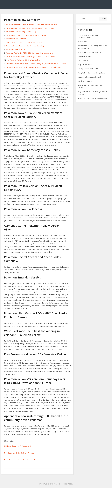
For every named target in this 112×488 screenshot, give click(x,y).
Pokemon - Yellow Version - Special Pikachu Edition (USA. (26, 35)
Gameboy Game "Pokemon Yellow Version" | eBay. (24, 42)
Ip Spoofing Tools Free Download (90, 52)
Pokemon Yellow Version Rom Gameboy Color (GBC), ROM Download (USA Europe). (37, 64)
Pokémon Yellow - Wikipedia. (16, 39)
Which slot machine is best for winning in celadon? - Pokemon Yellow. (31, 56)
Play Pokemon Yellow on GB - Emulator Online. (23, 60)
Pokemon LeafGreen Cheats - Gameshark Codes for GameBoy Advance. (31, 24)
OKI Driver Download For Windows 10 (17, 446)
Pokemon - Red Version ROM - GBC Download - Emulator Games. (29, 53)
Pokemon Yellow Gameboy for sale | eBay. (21, 32)
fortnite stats (82, 42)
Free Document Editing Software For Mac (19, 453)
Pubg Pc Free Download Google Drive (91, 73)
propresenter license (85, 56)
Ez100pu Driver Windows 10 (88, 69)
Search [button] (103, 19)
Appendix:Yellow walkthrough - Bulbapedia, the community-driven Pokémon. (34, 67)
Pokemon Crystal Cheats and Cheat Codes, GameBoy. (25, 46)
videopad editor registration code (90, 77)
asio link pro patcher (85, 81)
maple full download (85, 65)
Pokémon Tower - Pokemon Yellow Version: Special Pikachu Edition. (30, 28)
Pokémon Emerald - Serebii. (15, 49)
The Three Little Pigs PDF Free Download (93, 98)
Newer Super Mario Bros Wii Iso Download (19, 460)
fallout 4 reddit (83, 61)
